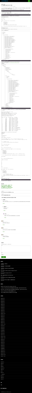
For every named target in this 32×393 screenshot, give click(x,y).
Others (2, 369)
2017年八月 (2, 325)
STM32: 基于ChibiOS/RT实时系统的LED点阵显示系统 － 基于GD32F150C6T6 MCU (16, 289)
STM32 (2, 377)
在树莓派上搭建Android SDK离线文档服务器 (6, 186)
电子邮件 (2, 254)
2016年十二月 (2, 336)
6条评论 (14, 6)
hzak (12, 6)
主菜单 (31, 1)
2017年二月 (2, 333)
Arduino (2, 363)
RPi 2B (4, 4)
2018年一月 (2, 322)
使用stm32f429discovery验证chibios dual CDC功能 (10, 292)
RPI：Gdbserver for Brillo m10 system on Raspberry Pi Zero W (9, 270)
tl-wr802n (2, 374)
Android (2, 4)
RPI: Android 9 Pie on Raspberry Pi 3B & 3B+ (10, 286)
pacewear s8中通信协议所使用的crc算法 (5, 194)
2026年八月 (2, 298)
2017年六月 (2, 327)
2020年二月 (2, 304)
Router (2, 372)
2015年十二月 (2, 354)
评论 (1, 245)
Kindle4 (2, 366)
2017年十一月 (2, 324)
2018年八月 (2, 316)
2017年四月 (2, 330)
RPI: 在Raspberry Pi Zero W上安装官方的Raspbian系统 (8, 277)
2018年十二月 (2, 313)
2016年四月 (2, 348)
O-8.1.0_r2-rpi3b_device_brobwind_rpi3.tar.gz (14, 62)
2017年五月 (2, 328)
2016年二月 (2, 351)
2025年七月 (2, 301)
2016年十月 (2, 339)
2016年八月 (2, 342)
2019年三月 (2, 310)
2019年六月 (2, 307)
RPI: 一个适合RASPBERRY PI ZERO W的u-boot (7, 275)
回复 (4, 210)
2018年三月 (2, 319)
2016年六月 (2, 345)
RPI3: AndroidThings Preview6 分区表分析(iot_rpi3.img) (7, 192)
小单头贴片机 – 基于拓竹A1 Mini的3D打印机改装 (7, 268)
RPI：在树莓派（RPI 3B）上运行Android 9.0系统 (7, 187)
